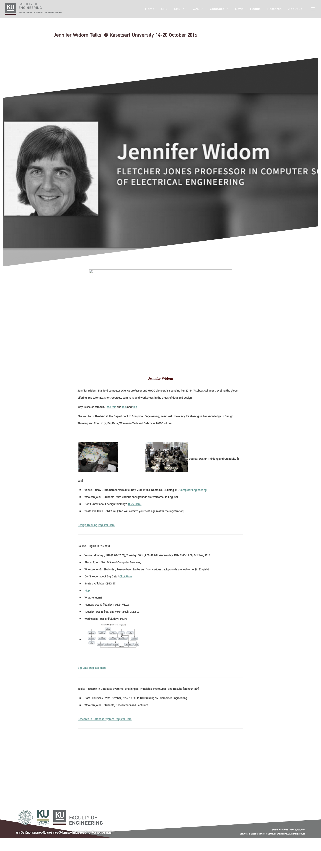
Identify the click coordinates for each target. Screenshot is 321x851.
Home (149, 9)
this (124, 407)
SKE (177, 9)
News (239, 9)
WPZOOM (301, 829)
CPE (164, 9)
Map (87, 590)
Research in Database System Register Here (105, 719)
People (255, 9)
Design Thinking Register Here (96, 525)
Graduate (217, 9)
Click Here (125, 576)
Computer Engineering (193, 490)
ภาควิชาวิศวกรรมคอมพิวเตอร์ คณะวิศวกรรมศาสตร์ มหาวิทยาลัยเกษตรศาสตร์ (63, 832)
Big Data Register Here (92, 668)
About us (295, 9)
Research (274, 9)
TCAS (195, 9)
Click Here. (134, 504)
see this (111, 407)
